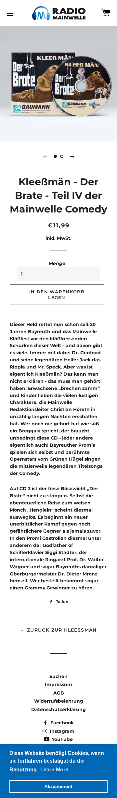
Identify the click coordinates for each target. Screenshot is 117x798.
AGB (58, 693)
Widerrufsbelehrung (58, 701)
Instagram (61, 731)
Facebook (61, 723)
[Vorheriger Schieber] (45, 156)
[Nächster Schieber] (72, 156)
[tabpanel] (58, 82)
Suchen (58, 676)
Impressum (58, 684)
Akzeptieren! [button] (58, 786)
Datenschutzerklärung (58, 709)
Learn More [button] (54, 769)
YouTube (61, 739)
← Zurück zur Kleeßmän (58, 630)
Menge (57, 263)
